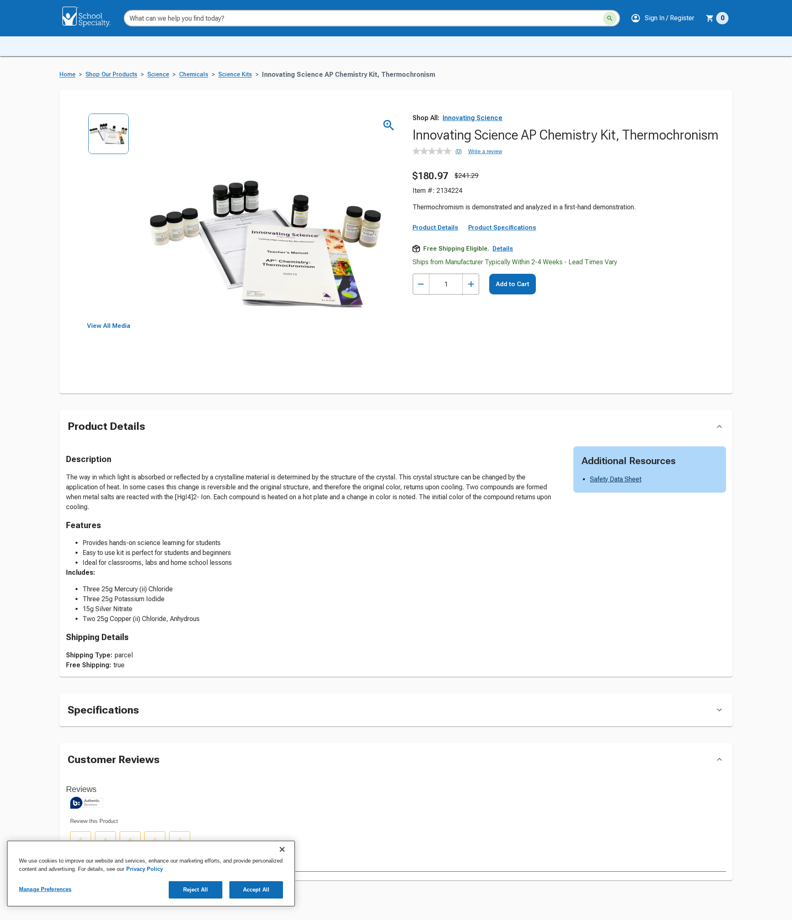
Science (158, 74)
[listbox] (108, 217)
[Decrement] (420, 284)
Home (67, 74)
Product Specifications (502, 227)
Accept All (256, 890)
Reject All (195, 890)
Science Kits (235, 74)
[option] (108, 139)
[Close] (282, 849)
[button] (662, 18)
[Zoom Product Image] (389, 125)
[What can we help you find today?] (610, 18)
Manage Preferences (45, 889)
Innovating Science (472, 118)
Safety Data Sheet (615, 479)
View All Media (108, 326)
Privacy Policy (144, 869)
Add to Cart (512, 284)
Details (503, 248)
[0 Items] (710, 18)
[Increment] (470, 284)
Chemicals (193, 74)
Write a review (485, 151)
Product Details (435, 227)
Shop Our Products (111, 74)
